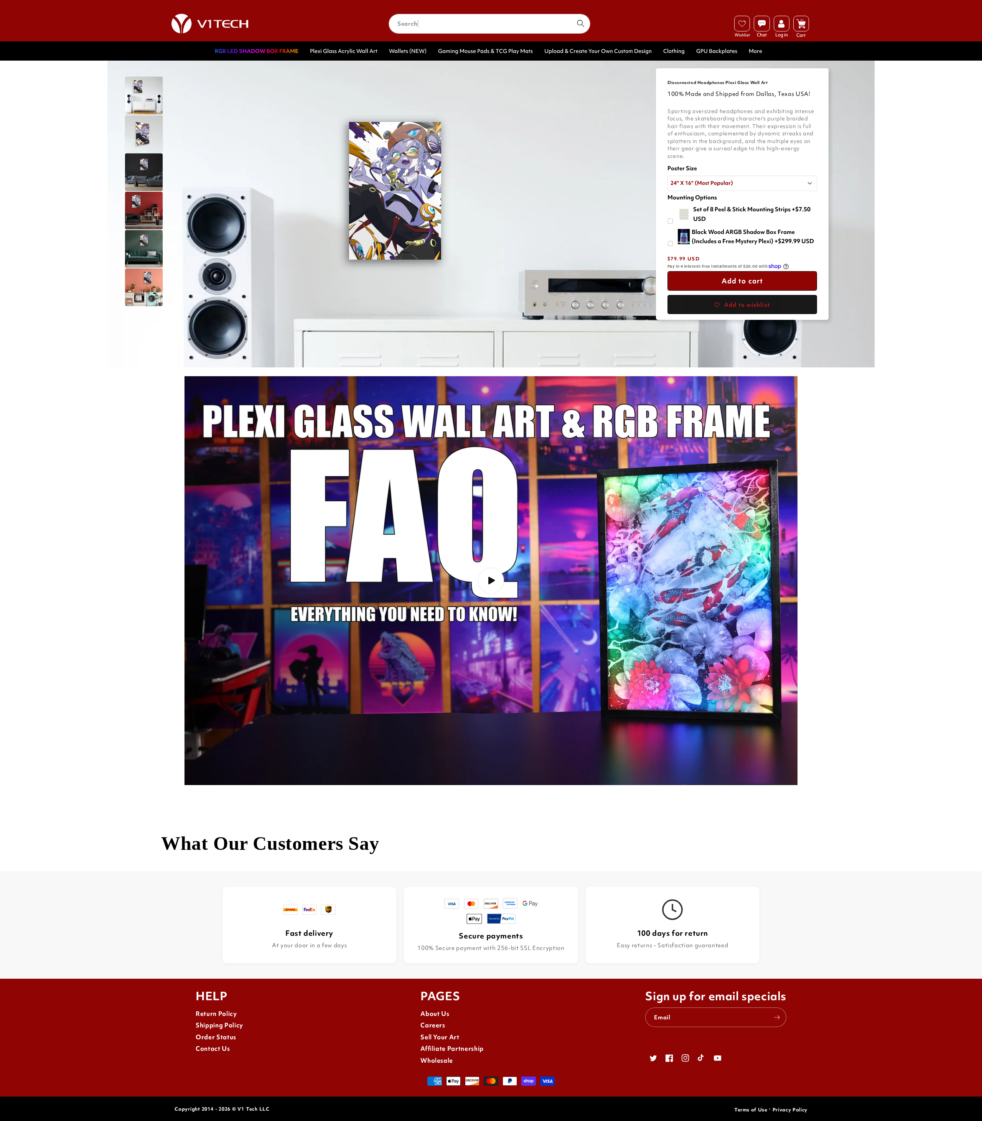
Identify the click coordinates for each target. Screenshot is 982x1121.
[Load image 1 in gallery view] (144, 95)
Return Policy (216, 1014)
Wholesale (436, 1061)
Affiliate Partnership (452, 1049)
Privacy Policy (790, 1109)
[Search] (580, 23)
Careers (432, 1025)
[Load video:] (491, 580)
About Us (434, 1014)
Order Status (216, 1037)
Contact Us (213, 1049)
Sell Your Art (440, 1037)
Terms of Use (751, 1109)
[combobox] (489, 23)
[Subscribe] (777, 1017)
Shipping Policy (219, 1025)
